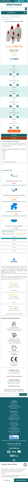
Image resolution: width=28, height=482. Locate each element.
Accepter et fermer (21, 480)
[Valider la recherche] (26, 8)
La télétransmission (14, 430)
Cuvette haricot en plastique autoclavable (14, 225)
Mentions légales (14, 408)
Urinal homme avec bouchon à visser (14, 180)
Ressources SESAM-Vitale (14, 428)
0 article (21, 1)
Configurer (7, 480)
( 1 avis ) (17, 197)
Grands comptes (14, 432)
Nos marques (14, 425)
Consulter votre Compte (14, 417)
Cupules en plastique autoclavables (14, 211)
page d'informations (18, 279)
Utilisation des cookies (14, 419)
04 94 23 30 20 (11, 376)
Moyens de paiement (14, 405)
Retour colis (14, 404)
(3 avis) (14, 55)
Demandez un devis (14, 386)
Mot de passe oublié (14, 415)
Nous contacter (14, 412)
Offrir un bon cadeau (14, 424)
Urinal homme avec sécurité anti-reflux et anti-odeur (14, 195)
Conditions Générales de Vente (14, 406)
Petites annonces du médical (14, 431)
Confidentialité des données (14, 418)
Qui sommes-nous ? (14, 402)
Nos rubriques (14, 427)
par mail (19, 376)
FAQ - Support (14, 414)
